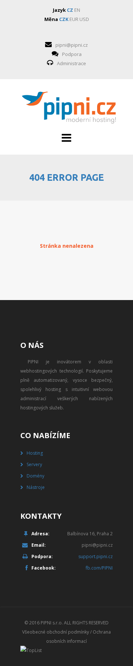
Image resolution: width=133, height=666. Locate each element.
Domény (35, 476)
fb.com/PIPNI (99, 568)
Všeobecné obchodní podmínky (55, 632)
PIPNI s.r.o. (52, 623)
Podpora (72, 54)
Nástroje (36, 487)
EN (77, 10)
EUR (73, 19)
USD (84, 19)
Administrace (71, 63)
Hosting (35, 453)
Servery (34, 464)
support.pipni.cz (95, 556)
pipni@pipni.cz (71, 45)
